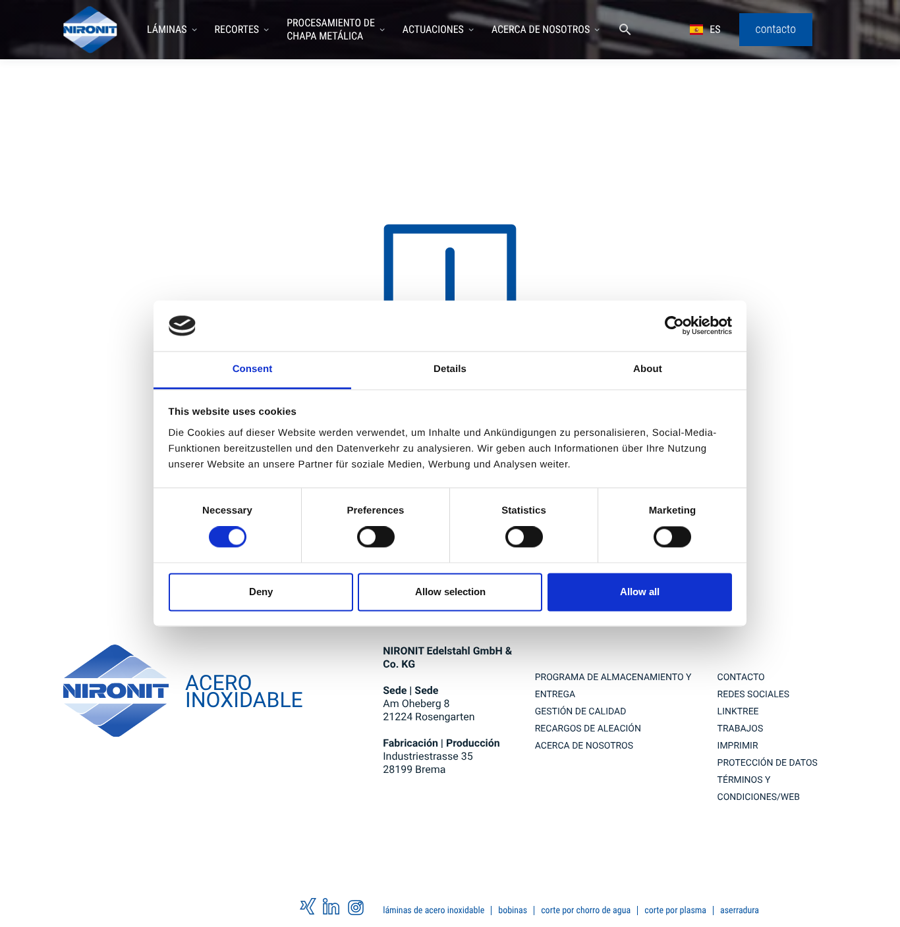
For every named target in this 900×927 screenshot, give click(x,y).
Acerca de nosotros (584, 746)
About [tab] (647, 369)
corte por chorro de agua (586, 910)
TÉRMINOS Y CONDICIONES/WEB (758, 789)
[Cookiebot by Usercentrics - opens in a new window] (674, 326)
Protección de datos (767, 763)
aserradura (739, 910)
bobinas (512, 910)
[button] (172, 29)
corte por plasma (675, 910)
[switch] (376, 537)
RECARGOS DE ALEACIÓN (588, 729)
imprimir (737, 746)
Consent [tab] (253, 369)
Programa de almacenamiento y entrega (613, 686)
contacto (741, 677)
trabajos (740, 729)
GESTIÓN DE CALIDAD (581, 711)
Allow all (640, 591)
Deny (261, 591)
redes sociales (753, 694)
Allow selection (450, 591)
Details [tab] (450, 369)
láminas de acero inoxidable (433, 910)
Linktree (738, 711)
